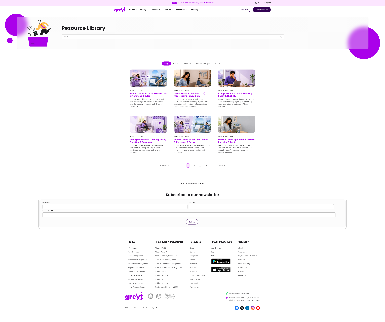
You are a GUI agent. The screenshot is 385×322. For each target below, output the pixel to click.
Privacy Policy (150, 308)
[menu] (166, 9)
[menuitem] (134, 9)
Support (267, 3)
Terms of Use (160, 308)
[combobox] (259, 3)
